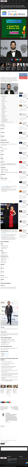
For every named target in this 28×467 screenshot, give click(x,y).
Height (3, 109)
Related (3, 122)
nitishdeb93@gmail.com (13, 462)
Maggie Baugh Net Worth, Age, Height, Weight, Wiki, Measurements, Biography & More (25, 231)
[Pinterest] (15, 59)
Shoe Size (4, 114)
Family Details (4, 106)
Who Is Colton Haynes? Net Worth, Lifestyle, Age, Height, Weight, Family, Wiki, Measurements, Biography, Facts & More (14, 408)
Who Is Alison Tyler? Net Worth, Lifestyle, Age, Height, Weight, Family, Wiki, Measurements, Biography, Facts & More (9, 391)
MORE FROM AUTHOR (8, 62)
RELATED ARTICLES (3, 62)
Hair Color (4, 113)
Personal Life (3, 100)
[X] (13, 59)
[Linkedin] (19, 59)
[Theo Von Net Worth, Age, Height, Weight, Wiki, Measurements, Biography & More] (25, 64)
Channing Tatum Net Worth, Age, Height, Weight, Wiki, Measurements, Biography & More (25, 182)
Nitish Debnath (8, 413)
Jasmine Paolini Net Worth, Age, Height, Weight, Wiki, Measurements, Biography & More (25, 143)
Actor (1, 4)
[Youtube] (26, 458)
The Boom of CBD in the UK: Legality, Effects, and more (25, 106)
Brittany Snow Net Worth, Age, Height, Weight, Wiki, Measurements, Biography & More (3, 390)
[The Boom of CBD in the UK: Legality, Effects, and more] (20, 106)
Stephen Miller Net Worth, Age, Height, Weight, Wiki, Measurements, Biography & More (25, 153)
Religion (3, 104)
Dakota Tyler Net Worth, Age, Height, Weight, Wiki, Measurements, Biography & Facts (15, 390)
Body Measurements (5, 111)
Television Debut (4, 118)
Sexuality (4, 115)
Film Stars (3, 4)
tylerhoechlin (7, 354)
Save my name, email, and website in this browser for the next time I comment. (9, 440)
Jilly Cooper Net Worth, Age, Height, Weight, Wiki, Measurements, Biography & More (25, 172)
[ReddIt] (20, 59)
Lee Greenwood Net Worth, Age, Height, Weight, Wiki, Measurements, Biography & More (25, 123)
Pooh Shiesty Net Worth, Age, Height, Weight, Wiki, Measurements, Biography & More (25, 162)
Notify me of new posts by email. (4, 442)
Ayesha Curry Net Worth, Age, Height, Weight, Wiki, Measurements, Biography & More (25, 192)
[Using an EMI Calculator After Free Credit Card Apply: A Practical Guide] (20, 114)
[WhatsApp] (17, 59)
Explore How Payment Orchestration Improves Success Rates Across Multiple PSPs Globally (25, 96)
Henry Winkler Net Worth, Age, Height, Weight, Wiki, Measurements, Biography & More (25, 212)
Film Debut (4, 117)
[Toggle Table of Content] (16, 96)
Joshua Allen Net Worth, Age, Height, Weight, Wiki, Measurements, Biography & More (25, 222)
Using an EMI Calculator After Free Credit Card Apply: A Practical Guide (25, 114)
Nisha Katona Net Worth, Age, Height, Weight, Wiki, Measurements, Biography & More (25, 202)
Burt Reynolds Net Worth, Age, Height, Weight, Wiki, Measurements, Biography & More (25, 133)
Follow (26, 75)
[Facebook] (12, 59)
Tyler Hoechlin (7, 353)
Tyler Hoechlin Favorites (5, 119)
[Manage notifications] (26, 465)
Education (4, 105)
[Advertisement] (9, 75)
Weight (3, 110)
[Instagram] (21, 458)
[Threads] (10, 422)
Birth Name (4, 97)
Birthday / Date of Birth (5, 101)
